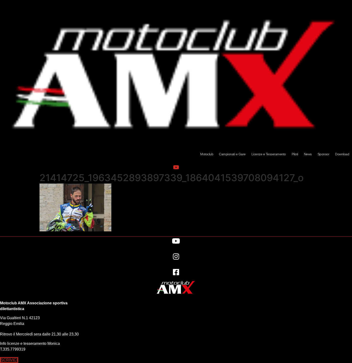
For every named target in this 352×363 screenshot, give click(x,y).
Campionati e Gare (232, 154)
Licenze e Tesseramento (268, 154)
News (308, 154)
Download (342, 154)
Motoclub (206, 154)
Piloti (295, 154)
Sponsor (323, 154)
